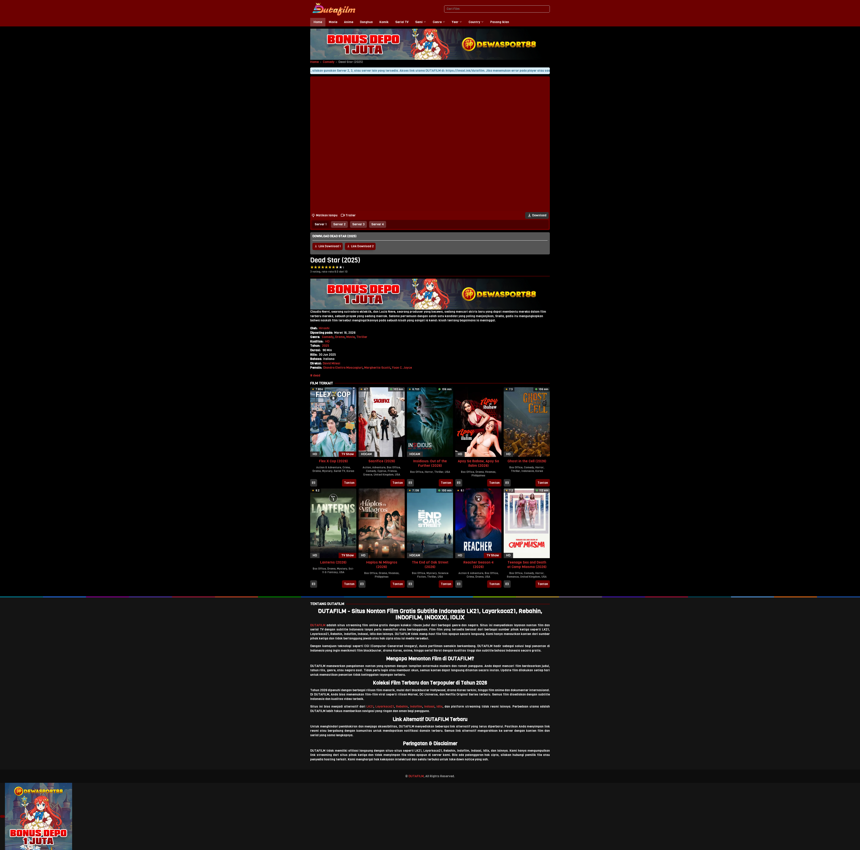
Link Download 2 (362, 246)
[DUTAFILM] (333, 9)
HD (327, 341)
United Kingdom (383, 474)
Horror (429, 472)
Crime (346, 467)
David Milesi (331, 363)
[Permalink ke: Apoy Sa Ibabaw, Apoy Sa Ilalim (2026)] (478, 422)
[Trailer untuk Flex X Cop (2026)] (313, 483)
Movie (350, 337)
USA (397, 474)
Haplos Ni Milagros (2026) (381, 564)
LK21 (369, 706)
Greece (367, 474)
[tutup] (2, 816)
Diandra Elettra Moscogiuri (343, 368)
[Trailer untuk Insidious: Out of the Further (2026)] (410, 483)
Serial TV (339, 471)
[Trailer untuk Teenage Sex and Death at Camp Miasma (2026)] (507, 584)
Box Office (393, 467)
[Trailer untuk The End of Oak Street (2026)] (410, 584)
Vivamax (490, 472)
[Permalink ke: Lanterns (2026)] (333, 523)
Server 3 (358, 224)
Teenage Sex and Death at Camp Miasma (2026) (526, 564)
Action (367, 467)
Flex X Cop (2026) (333, 461)
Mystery (327, 471)
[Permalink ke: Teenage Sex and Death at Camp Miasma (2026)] (526, 523)
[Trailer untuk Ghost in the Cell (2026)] (507, 483)
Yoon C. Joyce (402, 368)
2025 (325, 346)
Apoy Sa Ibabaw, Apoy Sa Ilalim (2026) (478, 463)
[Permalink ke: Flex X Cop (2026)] (333, 422)
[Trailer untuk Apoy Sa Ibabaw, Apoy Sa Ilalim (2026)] (458, 483)
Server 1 (321, 224)
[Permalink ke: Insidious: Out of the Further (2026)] (430, 422)
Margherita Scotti (377, 368)
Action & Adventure (328, 467)
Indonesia (527, 471)
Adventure (378, 467)
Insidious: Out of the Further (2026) (430, 463)
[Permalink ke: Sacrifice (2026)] (381, 422)
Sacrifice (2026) (381, 461)
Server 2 (339, 224)
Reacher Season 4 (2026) (478, 564)
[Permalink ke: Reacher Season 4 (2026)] (478, 523)
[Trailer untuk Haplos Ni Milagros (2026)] (362, 584)
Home (314, 62)
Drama (340, 337)
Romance (513, 577)
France (392, 471)
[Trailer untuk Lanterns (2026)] (313, 584)
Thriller (361, 337)
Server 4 (377, 224)
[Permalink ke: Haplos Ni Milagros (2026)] (381, 523)
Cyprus (381, 471)
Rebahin (402, 706)
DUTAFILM (317, 625)
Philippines (478, 475)
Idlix (439, 706)
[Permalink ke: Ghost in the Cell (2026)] (526, 422)
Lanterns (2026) (333, 562)
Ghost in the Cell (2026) (526, 461)
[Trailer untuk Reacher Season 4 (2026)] (458, 584)
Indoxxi (429, 706)
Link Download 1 (329, 246)
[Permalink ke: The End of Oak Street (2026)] (430, 523)
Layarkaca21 (384, 706)
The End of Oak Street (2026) (430, 564)
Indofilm (416, 706)
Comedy (328, 62)
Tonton (349, 483)
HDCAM (366, 454)
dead (316, 375)
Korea (350, 471)
